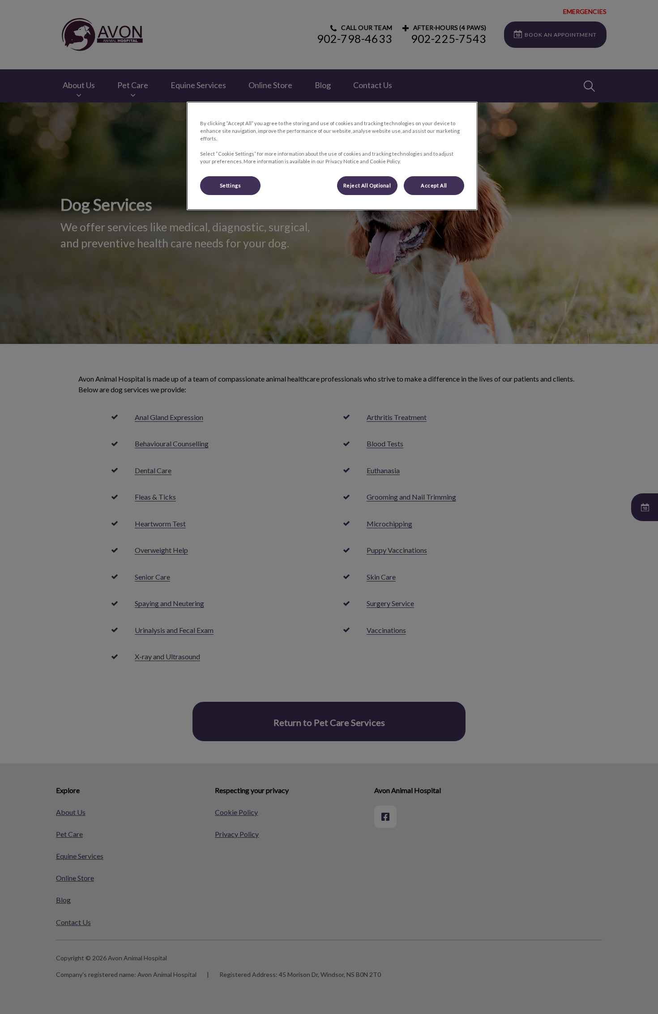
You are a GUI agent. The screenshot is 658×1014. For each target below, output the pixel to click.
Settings (230, 185)
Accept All (434, 185)
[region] (332, 156)
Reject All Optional (367, 185)
